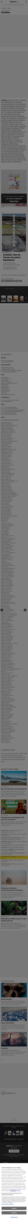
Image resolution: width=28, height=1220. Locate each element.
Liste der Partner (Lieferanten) (7, 1204)
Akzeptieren (14, 1208)
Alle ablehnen (14, 1212)
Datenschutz (13, 1190)
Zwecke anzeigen (14, 1217)
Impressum (18, 1190)
